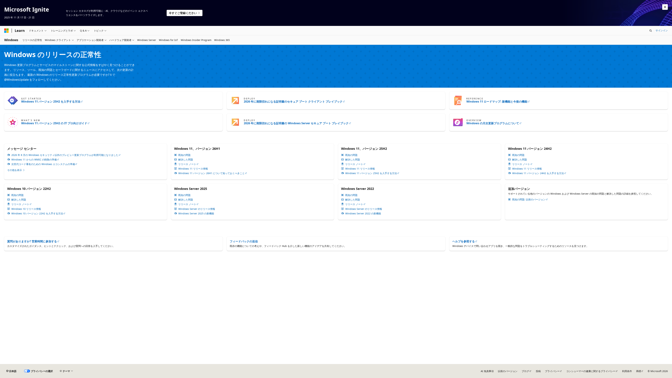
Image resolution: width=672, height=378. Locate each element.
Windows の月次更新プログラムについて (492, 123)
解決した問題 (185, 159)
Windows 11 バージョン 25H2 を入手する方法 (50, 101)
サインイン (662, 30)
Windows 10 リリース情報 (26, 209)
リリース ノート (187, 164)
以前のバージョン (507, 371)
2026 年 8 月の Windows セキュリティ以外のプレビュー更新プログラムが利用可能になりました (64, 155)
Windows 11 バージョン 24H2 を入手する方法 (538, 173)
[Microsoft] (6, 30)
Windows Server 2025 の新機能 (196, 213)
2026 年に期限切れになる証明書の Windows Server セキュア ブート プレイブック (296, 123)
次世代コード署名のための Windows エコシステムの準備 (43, 164)
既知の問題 (184, 155)
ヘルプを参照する (463, 241)
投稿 (538, 371)
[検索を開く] (650, 30)
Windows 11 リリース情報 (193, 168)
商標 (638, 371)
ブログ (525, 371)
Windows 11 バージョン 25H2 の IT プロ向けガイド (54, 123)
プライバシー (552, 371)
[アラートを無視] (665, 7)
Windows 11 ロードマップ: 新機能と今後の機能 (496, 101)
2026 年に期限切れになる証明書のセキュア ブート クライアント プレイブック (293, 101)
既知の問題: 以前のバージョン (528, 199)
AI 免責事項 (487, 371)
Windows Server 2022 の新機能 (363, 213)
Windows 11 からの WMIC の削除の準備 (34, 159)
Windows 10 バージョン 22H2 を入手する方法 (37, 213)
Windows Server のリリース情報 (196, 209)
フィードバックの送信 (244, 241)
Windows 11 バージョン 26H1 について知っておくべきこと (211, 173)
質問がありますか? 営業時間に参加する (32, 241)
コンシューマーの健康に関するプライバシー (590, 371)
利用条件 (627, 371)
